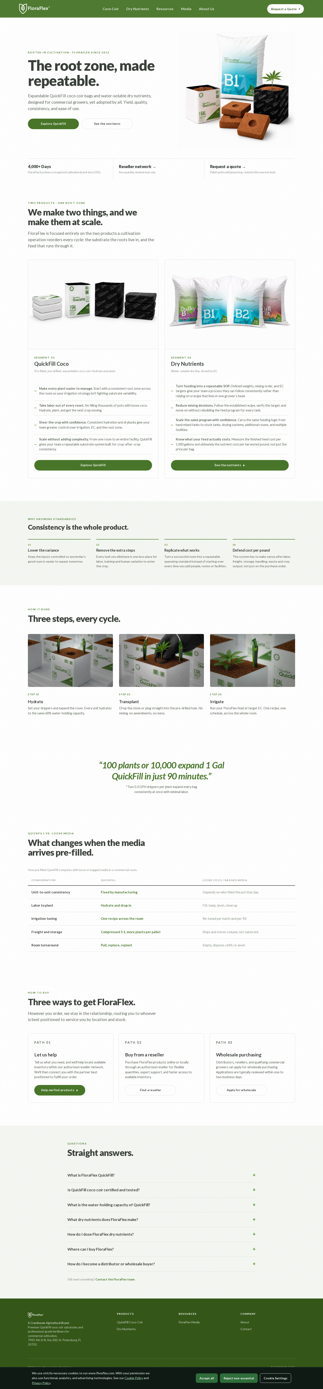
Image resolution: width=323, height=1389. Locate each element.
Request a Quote (284, 9)
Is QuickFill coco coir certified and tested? (103, 1190)
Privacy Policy (41, 1383)
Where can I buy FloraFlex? (90, 1249)
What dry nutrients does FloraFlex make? (102, 1219)
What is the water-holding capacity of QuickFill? (108, 1204)
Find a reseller (150, 1090)
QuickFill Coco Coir (130, 1322)
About (244, 1322)
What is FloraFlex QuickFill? (91, 1175)
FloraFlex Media (189, 1322)
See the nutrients (107, 123)
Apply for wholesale (241, 1090)
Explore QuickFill (53, 123)
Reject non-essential (239, 1378)
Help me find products (57, 1090)
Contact (246, 1329)
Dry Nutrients (126, 1329)
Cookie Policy (134, 1378)
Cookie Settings (275, 1378)
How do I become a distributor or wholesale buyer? (111, 1264)
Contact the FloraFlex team (114, 1279)
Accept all (207, 1378)
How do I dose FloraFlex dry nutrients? (100, 1234)
